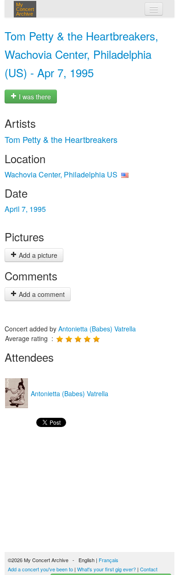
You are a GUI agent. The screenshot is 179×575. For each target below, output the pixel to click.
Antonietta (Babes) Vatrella (97, 328)
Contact (148, 569)
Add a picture (37, 255)
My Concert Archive (25, 9)
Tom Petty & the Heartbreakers (61, 139)
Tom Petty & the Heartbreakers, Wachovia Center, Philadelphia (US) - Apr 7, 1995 (81, 54)
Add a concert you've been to (40, 569)
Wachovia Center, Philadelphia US (61, 174)
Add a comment (41, 294)
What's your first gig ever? (106, 569)
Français (108, 560)
